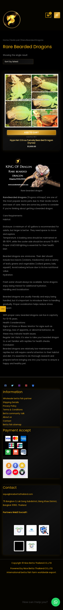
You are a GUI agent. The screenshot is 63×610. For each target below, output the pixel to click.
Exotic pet (15, 40)
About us (7, 417)
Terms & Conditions (13, 409)
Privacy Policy (9, 406)
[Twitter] (12, 385)
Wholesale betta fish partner (17, 398)
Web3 (15, 512)
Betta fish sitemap (12, 424)
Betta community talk (13, 413)
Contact (7, 421)
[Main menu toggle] (57, 15)
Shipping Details (11, 402)
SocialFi (23, 512)
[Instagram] (19, 385)
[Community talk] (33, 385)
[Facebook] (5, 385)
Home (6, 40)
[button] (55, 602)
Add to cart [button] (31, 132)
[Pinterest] (26, 385)
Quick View (31, 125)
